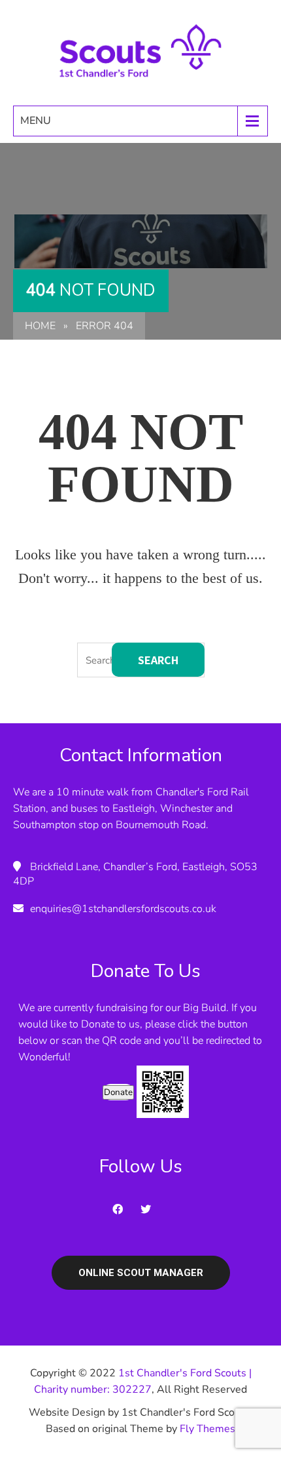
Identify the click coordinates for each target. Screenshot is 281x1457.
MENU (35, 120)
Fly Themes (207, 1429)
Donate (118, 1092)
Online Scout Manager (140, 1273)
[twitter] (149, 1209)
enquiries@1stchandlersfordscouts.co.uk (123, 909)
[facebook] (121, 1209)
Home (40, 326)
